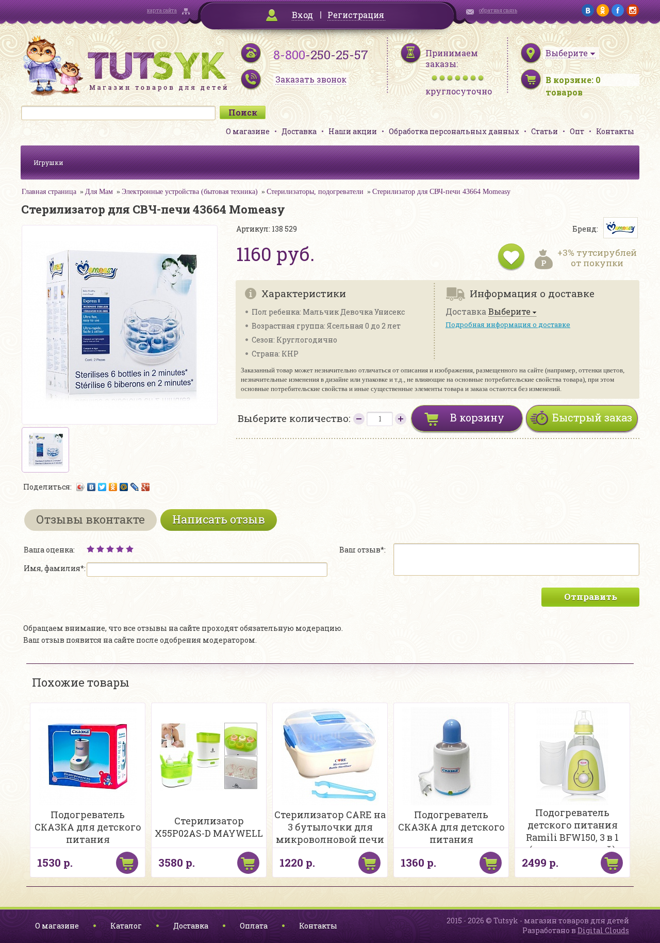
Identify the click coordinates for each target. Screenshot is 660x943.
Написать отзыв (218, 519)
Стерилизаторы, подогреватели (315, 192)
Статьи (544, 131)
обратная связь (498, 10)
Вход (302, 14)
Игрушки (48, 162)
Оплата (254, 926)
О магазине (248, 131)
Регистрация (355, 14)
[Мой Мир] (124, 487)
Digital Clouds (603, 930)
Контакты (615, 131)
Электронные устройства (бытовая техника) (190, 192)
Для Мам (99, 192)
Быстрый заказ (592, 417)
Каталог (126, 926)
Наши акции (352, 131)
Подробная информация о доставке (508, 324)
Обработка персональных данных (454, 131)
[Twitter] (102, 487)
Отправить (590, 597)
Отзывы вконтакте (90, 519)
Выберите (509, 312)
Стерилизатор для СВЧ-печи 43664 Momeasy (441, 192)
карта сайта (162, 10)
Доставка (299, 131)
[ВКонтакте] (91, 487)
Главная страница (49, 192)
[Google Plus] (145, 487)
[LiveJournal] (134, 487)
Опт (577, 131)
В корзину (477, 417)
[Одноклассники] (113, 487)
